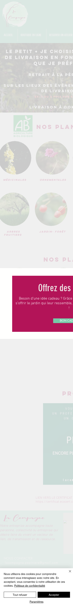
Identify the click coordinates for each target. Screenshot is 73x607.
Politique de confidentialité (29, 585)
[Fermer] (67, 573)
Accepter (54, 595)
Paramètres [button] (36, 601)
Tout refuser (20, 595)
